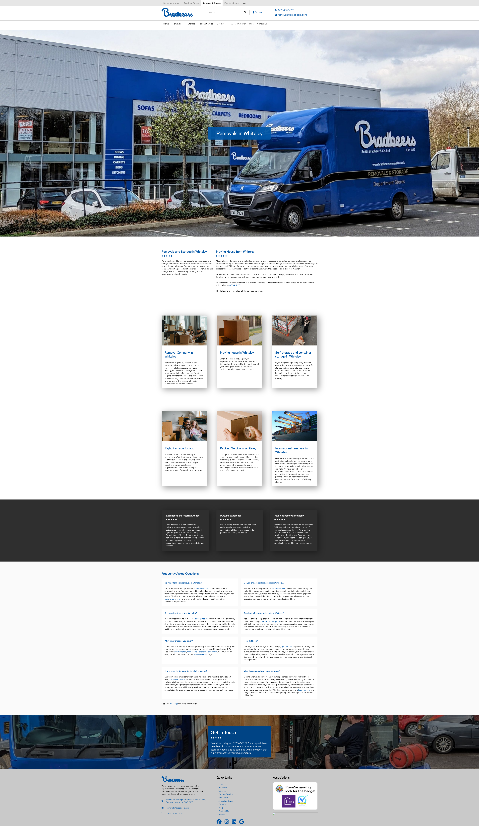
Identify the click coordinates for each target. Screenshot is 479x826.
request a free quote (270, 621)
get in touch (287, 646)
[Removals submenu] (184, 23)
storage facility (201, 618)
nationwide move (172, 599)
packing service (278, 588)
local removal (304, 690)
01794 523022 (285, 10)
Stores (258, 12)
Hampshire (192, 651)
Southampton (180, 651)
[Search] (244, 12)
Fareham (202, 651)
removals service (177, 679)
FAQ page (173, 703)
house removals (202, 588)
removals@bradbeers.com (292, 14)
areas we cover (200, 654)
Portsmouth (212, 651)
